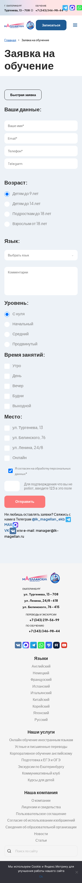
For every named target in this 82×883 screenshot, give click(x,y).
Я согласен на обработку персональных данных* (43, 471)
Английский (41, 666)
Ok (41, 876)
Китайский (41, 699)
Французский (41, 679)
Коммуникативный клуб (41, 773)
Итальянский (41, 692)
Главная (10, 40)
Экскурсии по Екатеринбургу (41, 766)
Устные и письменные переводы (41, 746)
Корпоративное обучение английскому (41, 753)
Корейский (41, 706)
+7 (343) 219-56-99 (44, 620)
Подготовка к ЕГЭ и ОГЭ (41, 760)
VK (7, 530)
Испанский (41, 686)
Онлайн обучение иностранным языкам (41, 739)
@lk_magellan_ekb (49, 519)
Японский (41, 712)
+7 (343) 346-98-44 (49, 10)
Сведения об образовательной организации (41, 827)
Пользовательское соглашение (41, 813)
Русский (41, 719)
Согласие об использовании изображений (41, 820)
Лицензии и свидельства (41, 807)
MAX (8, 524)
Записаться (51, 25)
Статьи (41, 840)
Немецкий (41, 673)
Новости (41, 833)
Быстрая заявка (23, 95)
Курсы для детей (41, 780)
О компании (41, 800)
